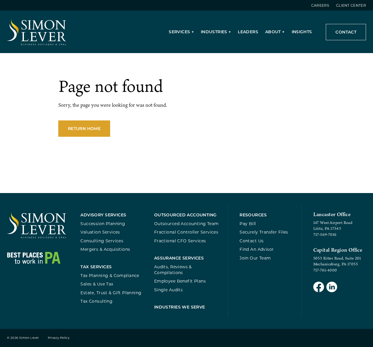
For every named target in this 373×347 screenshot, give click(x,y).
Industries (214, 31)
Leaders (248, 31)
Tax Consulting (96, 301)
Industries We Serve (179, 307)
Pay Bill (248, 223)
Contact (345, 32)
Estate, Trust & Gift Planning (110, 292)
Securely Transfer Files (264, 232)
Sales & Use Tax (96, 284)
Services (179, 31)
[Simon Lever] (36, 237)
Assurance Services (179, 258)
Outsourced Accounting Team (186, 223)
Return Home (84, 128)
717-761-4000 (325, 270)
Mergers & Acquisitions (105, 249)
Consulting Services (101, 240)
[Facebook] (318, 288)
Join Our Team (255, 258)
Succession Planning (102, 223)
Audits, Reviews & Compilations (173, 269)
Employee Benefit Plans (180, 281)
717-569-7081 (325, 234)
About (273, 31)
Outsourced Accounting (185, 215)
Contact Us (251, 240)
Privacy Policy (59, 338)
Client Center (351, 5)
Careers (320, 5)
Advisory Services (103, 215)
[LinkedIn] (331, 288)
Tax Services (96, 266)
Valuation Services (100, 232)
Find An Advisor (257, 249)
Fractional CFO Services (180, 240)
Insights (302, 31)
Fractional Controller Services (186, 232)
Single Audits (168, 289)
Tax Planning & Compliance (109, 275)
